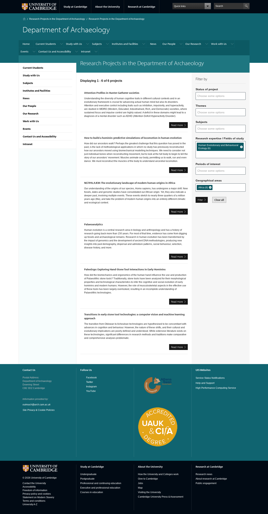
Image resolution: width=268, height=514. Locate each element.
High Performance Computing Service (216, 388)
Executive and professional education (100, 487)
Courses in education (91, 492)
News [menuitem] (153, 44)
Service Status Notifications (210, 378)
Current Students (33, 67)
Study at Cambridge (75, 6)
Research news (204, 474)
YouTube (91, 391)
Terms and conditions (34, 501)
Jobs (140, 483)
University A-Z (30, 504)
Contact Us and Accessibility (39, 136)
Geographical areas (209, 180)
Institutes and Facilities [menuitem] (125, 44)
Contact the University (34, 483)
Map (140, 487)
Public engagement (206, 483)
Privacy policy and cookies (37, 493)
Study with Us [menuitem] (74, 44)
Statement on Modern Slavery (38, 497)
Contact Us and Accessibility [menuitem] (54, 51)
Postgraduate (87, 478)
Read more (179, 125)
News (26, 98)
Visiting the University (149, 492)
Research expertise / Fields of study (220, 138)
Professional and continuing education (100, 483)
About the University (107, 6)
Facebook (91, 377)
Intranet (27, 144)
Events (27, 129)
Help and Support (205, 383)
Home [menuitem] (26, 44)
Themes (201, 105)
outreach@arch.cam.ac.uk (36, 404)
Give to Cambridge (148, 478)
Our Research (30, 113)
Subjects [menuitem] (97, 44)
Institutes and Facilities (36, 90)
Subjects (28, 83)
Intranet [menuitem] (85, 51)
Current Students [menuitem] (46, 44)
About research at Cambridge (211, 478)
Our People (29, 106)
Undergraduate (88, 474)
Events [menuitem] (24, 51)
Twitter (89, 382)
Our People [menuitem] (168, 44)
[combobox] (213, 96)
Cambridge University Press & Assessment (160, 496)
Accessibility (29, 486)
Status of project (207, 89)
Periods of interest (208, 164)
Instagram (91, 386)
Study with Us (31, 75)
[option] (220, 147)
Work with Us (31, 121)
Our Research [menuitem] (193, 44)
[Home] (24, 19)
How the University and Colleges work (158, 474)
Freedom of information (35, 490)
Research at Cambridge (141, 6)
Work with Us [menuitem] (219, 44)
